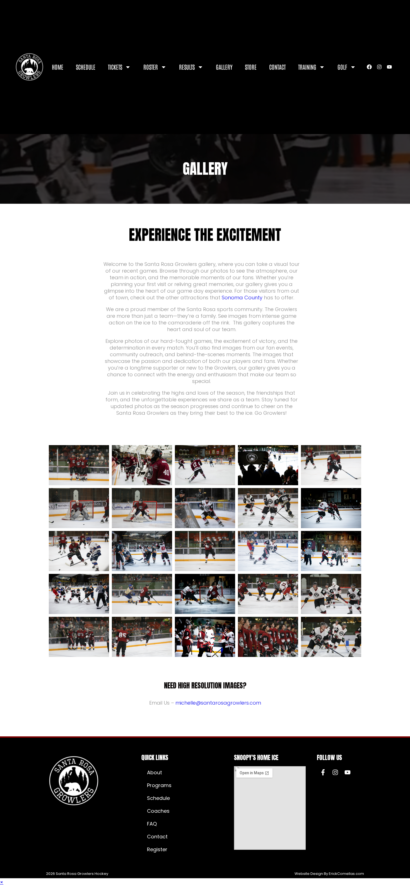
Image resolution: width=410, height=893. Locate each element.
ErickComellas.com (346, 873)
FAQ (152, 823)
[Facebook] (369, 67)
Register (157, 849)
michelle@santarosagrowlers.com (218, 702)
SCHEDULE (85, 67)
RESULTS (187, 67)
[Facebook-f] (323, 772)
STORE (251, 67)
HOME (57, 67)
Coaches (158, 810)
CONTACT (277, 67)
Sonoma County (242, 297)
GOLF (342, 67)
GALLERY (224, 67)
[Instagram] (379, 67)
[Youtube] (389, 67)
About (154, 772)
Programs (159, 785)
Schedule (158, 798)
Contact (157, 836)
